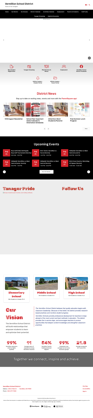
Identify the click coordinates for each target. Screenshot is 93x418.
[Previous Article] (44, 128)
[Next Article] (48, 128)
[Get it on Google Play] (46, 406)
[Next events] (88, 171)
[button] (86, 4)
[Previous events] (4, 171)
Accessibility (86, 389)
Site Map (85, 386)
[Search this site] (89, 5)
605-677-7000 (11, 391)
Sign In (84, 391)
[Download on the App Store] (58, 406)
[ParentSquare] (34, 406)
